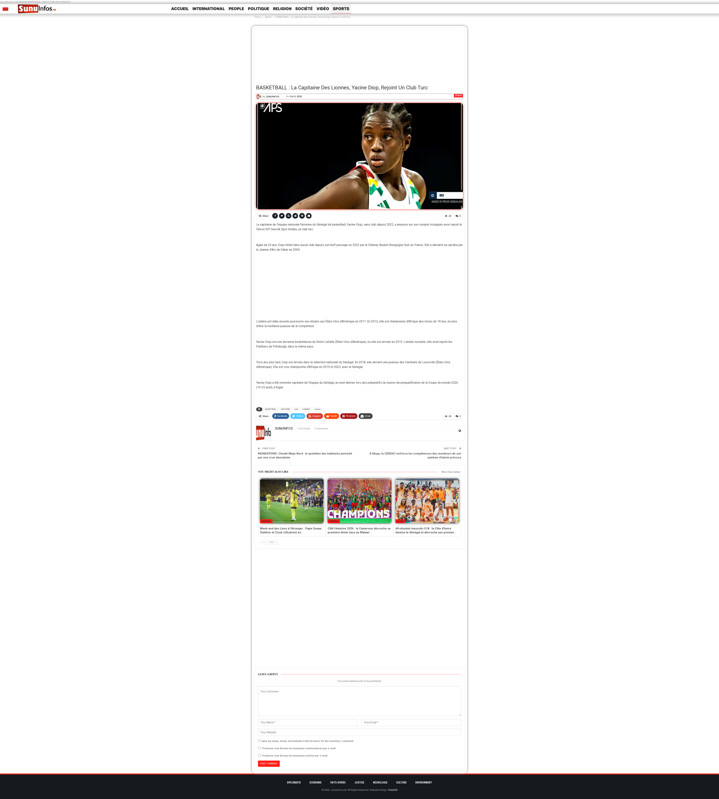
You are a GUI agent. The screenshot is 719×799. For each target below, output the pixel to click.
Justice (359, 782)
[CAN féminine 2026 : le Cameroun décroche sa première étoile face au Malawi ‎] (359, 501)
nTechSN (393, 790)
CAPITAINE (285, 409)
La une (400, 521)
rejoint (317, 409)
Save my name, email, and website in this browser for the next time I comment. (307, 741)
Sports (341, 8)
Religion (282, 8)
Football (266, 521)
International (208, 8)
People (236, 8)
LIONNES (306, 409)
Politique (258, 8)
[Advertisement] (359, 55)
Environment (423, 782)
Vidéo (322, 8)
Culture (401, 782)
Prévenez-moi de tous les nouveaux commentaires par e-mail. (299, 748)
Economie (315, 782)
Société (304, 8)
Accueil (180, 8)
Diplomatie (294, 782)
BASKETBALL (270, 409)
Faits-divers (338, 782)
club (296, 409)
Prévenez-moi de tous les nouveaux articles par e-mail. (295, 755)
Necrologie (380, 782)
